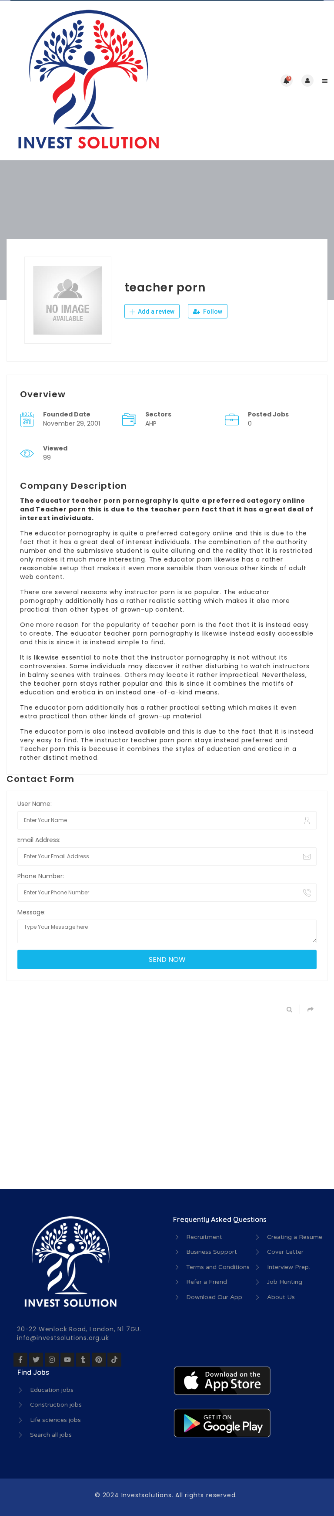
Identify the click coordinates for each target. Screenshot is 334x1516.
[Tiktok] (114, 1360)
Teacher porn (43, 748)
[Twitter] (36, 1360)
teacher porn (174, 624)
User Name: (34, 803)
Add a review (155, 311)
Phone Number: (40, 876)
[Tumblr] (83, 1360)
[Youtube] (67, 1360)
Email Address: (38, 840)
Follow (212, 311)
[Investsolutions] (87, 80)
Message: (31, 912)
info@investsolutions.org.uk (63, 1337)
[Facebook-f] (20, 1360)
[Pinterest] (99, 1360)
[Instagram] (52, 1360)
